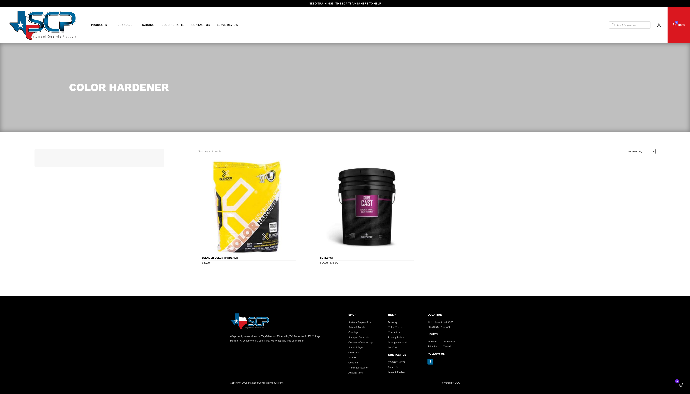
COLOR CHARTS (173, 25)
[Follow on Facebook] (430, 362)
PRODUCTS (99, 25)
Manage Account (397, 342)
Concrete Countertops (361, 342)
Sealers (352, 357)
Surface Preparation (359, 322)
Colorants (354, 352)
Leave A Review (396, 372)
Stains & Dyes (356, 347)
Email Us (393, 367)
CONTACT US (200, 25)
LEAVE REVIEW (227, 25)
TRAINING (147, 25)
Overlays (353, 332)
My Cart (392, 347)
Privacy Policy (396, 337)
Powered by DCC (450, 382)
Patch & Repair (356, 327)
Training (392, 322)
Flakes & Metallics (358, 367)
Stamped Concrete (358, 337)
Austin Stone (355, 372)
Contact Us (394, 332)
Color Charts (395, 327)
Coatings (353, 362)
